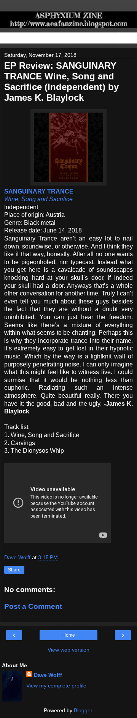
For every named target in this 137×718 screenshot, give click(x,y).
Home (68, 635)
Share (14, 570)
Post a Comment (33, 606)
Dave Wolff (48, 675)
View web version (68, 650)
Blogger (83, 710)
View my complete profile (56, 686)
